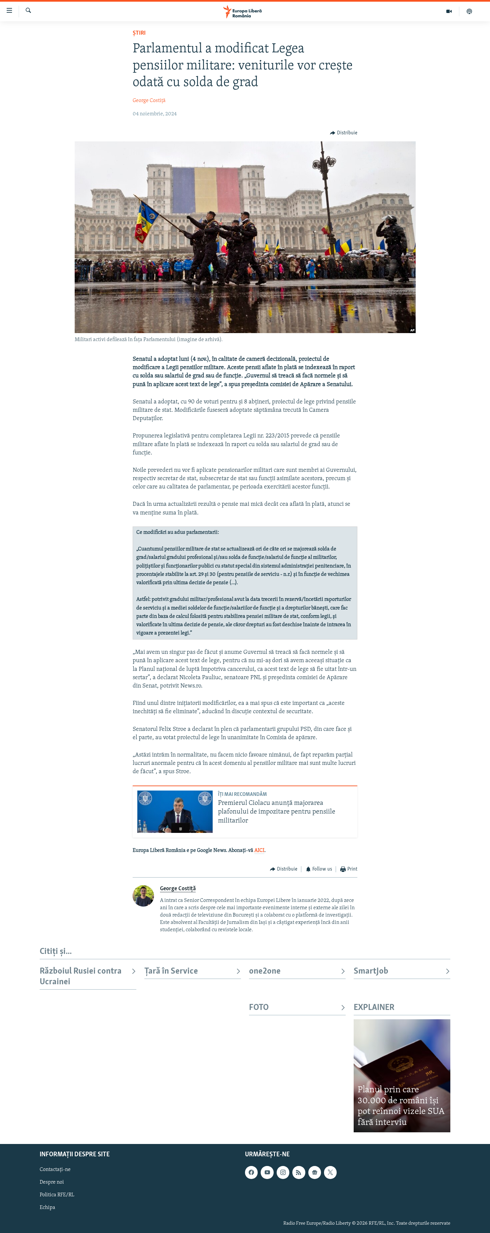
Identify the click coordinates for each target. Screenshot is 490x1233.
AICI (259, 850)
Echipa (47, 1208)
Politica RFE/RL (57, 1195)
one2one (265, 971)
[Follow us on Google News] (314, 1172)
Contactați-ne (55, 1170)
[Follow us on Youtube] (267, 1172)
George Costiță (149, 100)
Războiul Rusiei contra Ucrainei (81, 977)
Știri (139, 33)
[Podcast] (469, 11)
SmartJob (371, 971)
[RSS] (298, 1172)
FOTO (259, 1007)
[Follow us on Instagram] (283, 1172)
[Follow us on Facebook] (251, 1172)
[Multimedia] (449, 11)
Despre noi (52, 1182)
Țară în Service (171, 971)
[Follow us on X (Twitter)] (330, 1172)
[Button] (343, 133)
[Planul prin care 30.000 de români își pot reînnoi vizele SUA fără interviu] (402, 1075)
